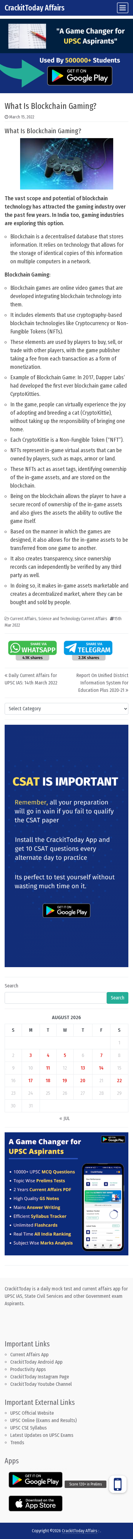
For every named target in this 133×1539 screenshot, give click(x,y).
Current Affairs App (29, 1355)
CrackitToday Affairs (35, 8)
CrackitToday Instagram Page (39, 1377)
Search (11, 986)
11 (48, 1068)
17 (30, 1080)
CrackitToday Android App (36, 1362)
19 (64, 1080)
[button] (118, 1484)
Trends (17, 1442)
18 (48, 1080)
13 (83, 1068)
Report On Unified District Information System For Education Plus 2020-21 (102, 682)
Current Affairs (23, 618)
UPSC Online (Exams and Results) (43, 1420)
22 (119, 1080)
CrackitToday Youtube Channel (41, 1384)
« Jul (64, 1118)
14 (101, 1068)
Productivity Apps (28, 1369)
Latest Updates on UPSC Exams (41, 1435)
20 (82, 1080)
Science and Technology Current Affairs (72, 618)
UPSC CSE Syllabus (29, 1428)
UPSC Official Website (32, 1413)
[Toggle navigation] (122, 7)
